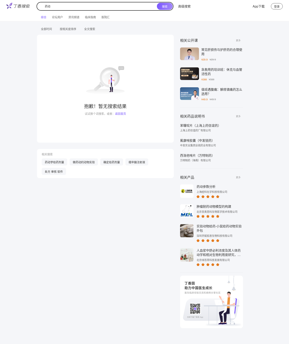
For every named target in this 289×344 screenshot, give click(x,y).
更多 (238, 40)
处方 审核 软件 (54, 171)
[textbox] (98, 6)
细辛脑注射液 (137, 162)
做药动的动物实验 (84, 162)
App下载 (259, 6)
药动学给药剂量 (54, 162)
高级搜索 (184, 6)
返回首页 (120, 113)
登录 (277, 6)
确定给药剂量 (111, 162)
